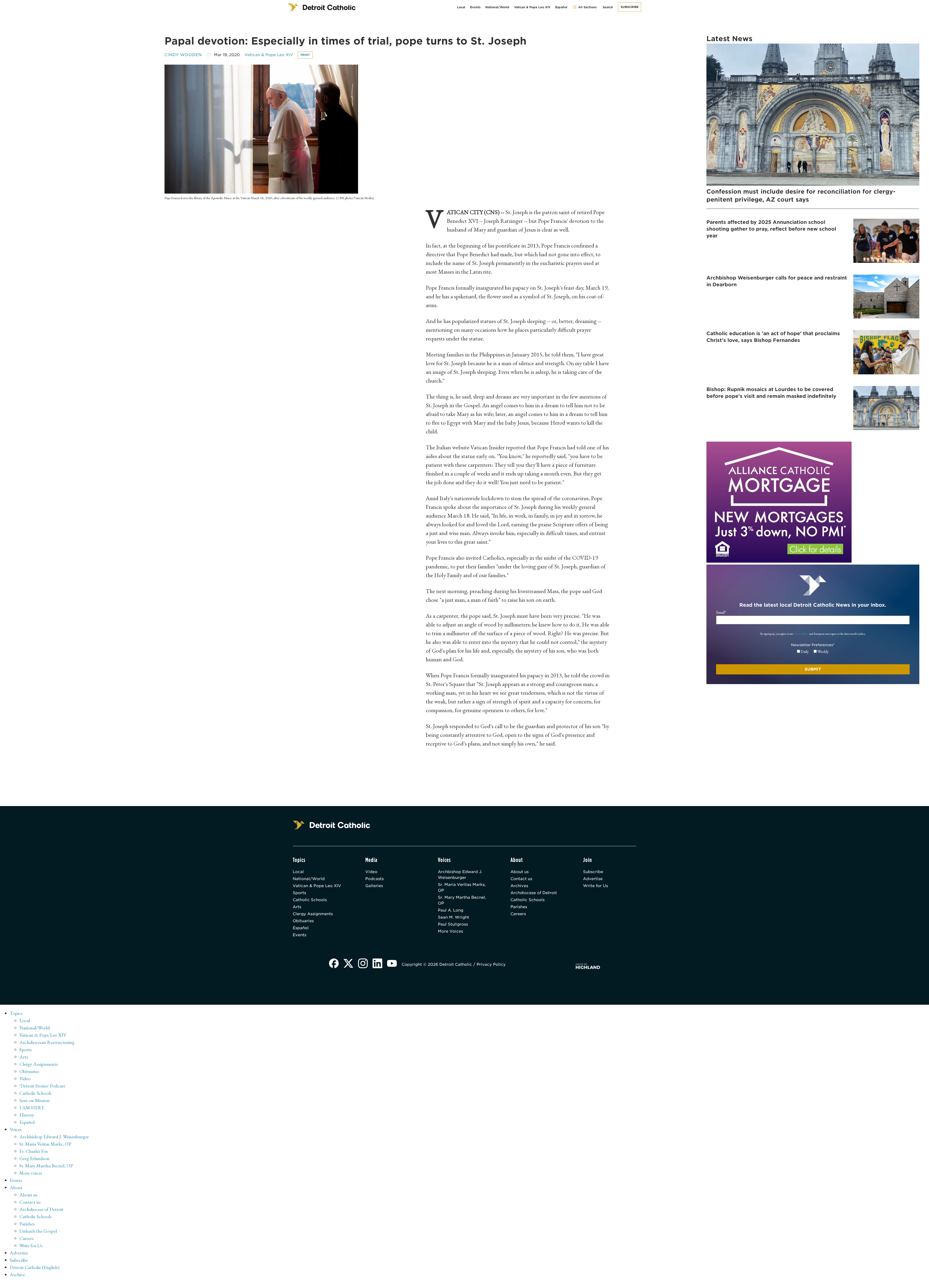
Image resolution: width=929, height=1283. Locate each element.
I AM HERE (31, 1107)
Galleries (374, 885)
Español (561, 7)
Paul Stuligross (453, 924)
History (26, 1115)
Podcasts (374, 878)
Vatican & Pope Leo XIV (532, 7)
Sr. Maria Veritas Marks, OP (462, 887)
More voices (30, 1173)
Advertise (593, 878)
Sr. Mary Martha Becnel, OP (462, 900)
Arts (297, 907)
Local (461, 7)
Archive (17, 1274)
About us (519, 871)
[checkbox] (812, 652)
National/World (497, 7)
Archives (519, 885)
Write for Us (595, 885)
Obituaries (303, 921)
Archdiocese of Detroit (533, 893)
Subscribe (629, 7)
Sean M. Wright (453, 917)
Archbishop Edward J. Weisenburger (460, 874)
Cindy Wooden (183, 55)
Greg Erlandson (34, 1158)
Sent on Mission (34, 1100)
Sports (299, 893)
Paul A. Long (450, 910)
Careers (518, 914)
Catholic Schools (310, 900)
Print (305, 55)
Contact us (521, 878)
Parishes (518, 907)
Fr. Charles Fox (33, 1151)
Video (371, 871)
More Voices (450, 931)
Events (475, 7)
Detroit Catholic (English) (34, 1267)
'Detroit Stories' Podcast (42, 1086)
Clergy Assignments (313, 914)
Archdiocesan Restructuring (47, 1042)
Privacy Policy (801, 634)
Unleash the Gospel (38, 1231)
